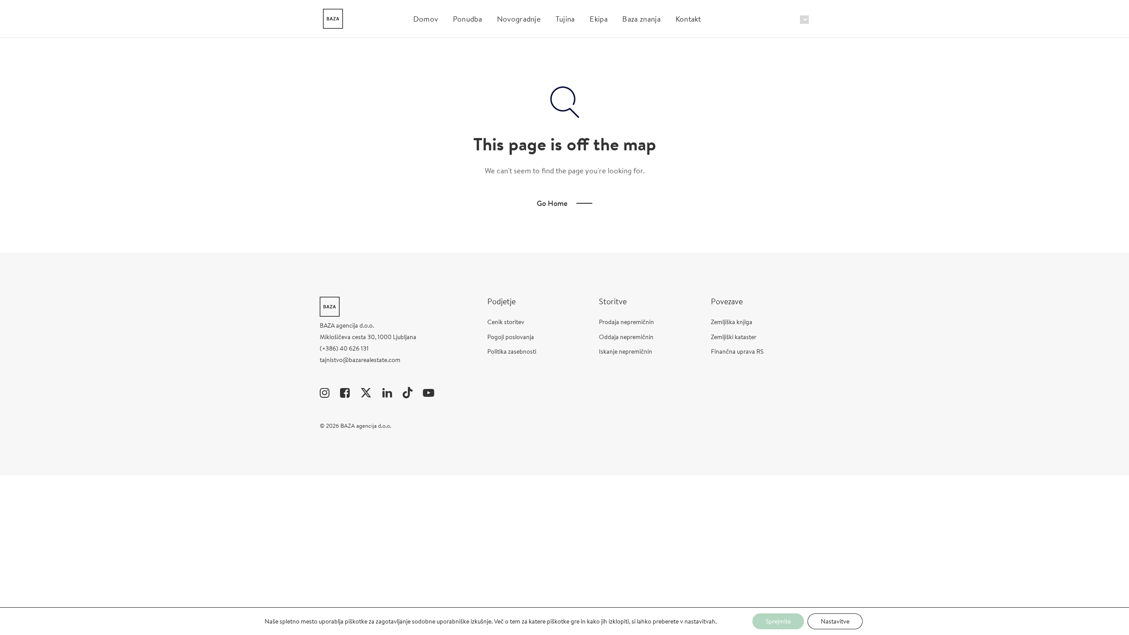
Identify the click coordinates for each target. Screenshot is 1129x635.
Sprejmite (778, 621)
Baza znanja (641, 18)
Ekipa (599, 18)
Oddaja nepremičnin (626, 336)
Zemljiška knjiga (731, 322)
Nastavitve (835, 621)
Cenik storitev (505, 322)
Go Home (552, 203)
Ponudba (467, 18)
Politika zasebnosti (511, 351)
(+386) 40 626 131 (344, 348)
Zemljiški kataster (733, 336)
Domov (425, 18)
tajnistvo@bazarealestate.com (360, 359)
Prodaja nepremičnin (626, 322)
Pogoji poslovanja (510, 336)
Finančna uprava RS (737, 351)
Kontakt (688, 18)
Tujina (565, 18)
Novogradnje (519, 18)
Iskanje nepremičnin (625, 351)
